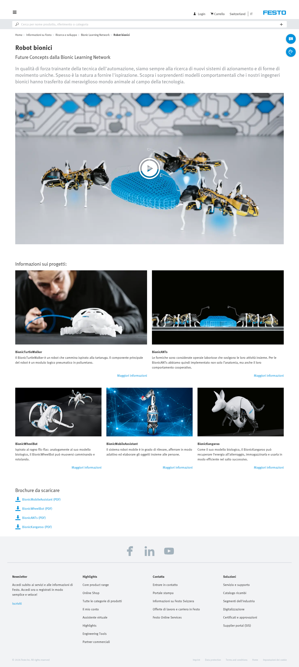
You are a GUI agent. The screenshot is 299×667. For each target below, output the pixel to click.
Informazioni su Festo (39, 35)
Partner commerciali (96, 641)
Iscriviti (17, 603)
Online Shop (91, 592)
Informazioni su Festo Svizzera (173, 601)
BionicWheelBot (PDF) (37, 508)
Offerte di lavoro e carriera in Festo (176, 609)
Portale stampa (163, 592)
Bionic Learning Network (95, 35)
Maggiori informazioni (132, 375)
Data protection (213, 659)
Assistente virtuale (95, 617)
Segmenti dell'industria (239, 601)
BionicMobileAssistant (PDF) (41, 499)
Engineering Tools (95, 633)
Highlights (89, 625)
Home (18, 35)
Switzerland (238, 13)
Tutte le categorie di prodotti (102, 601)
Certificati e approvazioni (240, 617)
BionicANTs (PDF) (34, 517)
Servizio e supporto (236, 584)
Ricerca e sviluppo (66, 35)
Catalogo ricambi (234, 592)
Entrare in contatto (165, 584)
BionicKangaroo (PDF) (37, 526)
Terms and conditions (236, 659)
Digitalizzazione (233, 609)
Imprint (196, 659)
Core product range (96, 584)
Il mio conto (91, 609)
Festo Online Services (167, 617)
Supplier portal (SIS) (237, 625)
